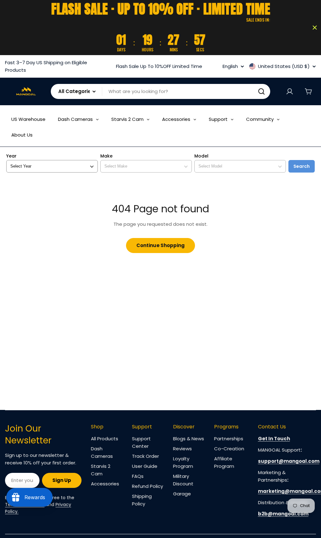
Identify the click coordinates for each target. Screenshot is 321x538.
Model (201, 156)
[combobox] (160, 91)
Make (106, 156)
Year (11, 156)
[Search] (261, 91)
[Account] (289, 91)
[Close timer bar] (314, 27)
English (230, 66)
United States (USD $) (284, 66)
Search (301, 166)
